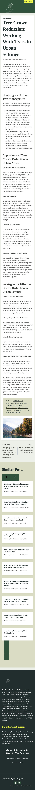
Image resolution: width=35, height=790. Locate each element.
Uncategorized (7, 18)
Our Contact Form (17, 763)
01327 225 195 (28, 1)
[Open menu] (31, 7)
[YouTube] (19, 782)
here (11, 403)
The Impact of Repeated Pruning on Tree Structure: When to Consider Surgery (16, 486)
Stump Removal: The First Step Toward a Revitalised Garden (26, 448)
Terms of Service (26, 786)
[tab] (6, 642)
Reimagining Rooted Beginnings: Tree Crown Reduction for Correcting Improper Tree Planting (8, 451)
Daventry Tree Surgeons (10, 59)
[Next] (14, 477)
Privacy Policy (15, 786)
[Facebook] (15, 782)
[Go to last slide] (6, 477)
